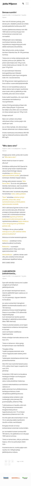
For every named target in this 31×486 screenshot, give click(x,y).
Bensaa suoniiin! (9, 13)
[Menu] (26, 3)
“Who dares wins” (9, 146)
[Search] (22, 3)
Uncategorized (16, 15)
